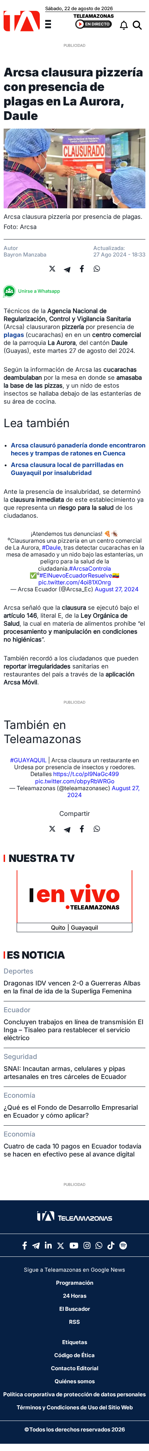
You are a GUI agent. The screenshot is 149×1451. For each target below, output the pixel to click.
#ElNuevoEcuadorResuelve (75, 575)
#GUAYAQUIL (28, 760)
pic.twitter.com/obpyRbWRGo (74, 781)
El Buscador (74, 1308)
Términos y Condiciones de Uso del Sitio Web (75, 1407)
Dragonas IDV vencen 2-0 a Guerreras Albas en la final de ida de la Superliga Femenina (72, 987)
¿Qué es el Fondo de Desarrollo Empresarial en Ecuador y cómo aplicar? (71, 1111)
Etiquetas (74, 1342)
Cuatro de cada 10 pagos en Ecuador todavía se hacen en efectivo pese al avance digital (72, 1150)
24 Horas (74, 1295)
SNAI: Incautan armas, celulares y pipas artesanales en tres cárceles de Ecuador (65, 1072)
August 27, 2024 (117, 589)
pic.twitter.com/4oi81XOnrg (74, 582)
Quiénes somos (75, 1381)
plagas (14, 334)
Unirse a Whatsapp (39, 291)
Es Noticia (36, 955)
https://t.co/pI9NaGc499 (86, 773)
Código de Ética (74, 1355)
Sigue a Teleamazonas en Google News (74, 1269)
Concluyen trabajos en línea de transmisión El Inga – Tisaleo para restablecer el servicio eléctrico (73, 1030)
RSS (74, 1321)
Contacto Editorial (74, 1368)
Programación (74, 1282)
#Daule (51, 547)
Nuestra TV (41, 858)
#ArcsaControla (90, 568)
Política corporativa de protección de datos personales (74, 1394)
